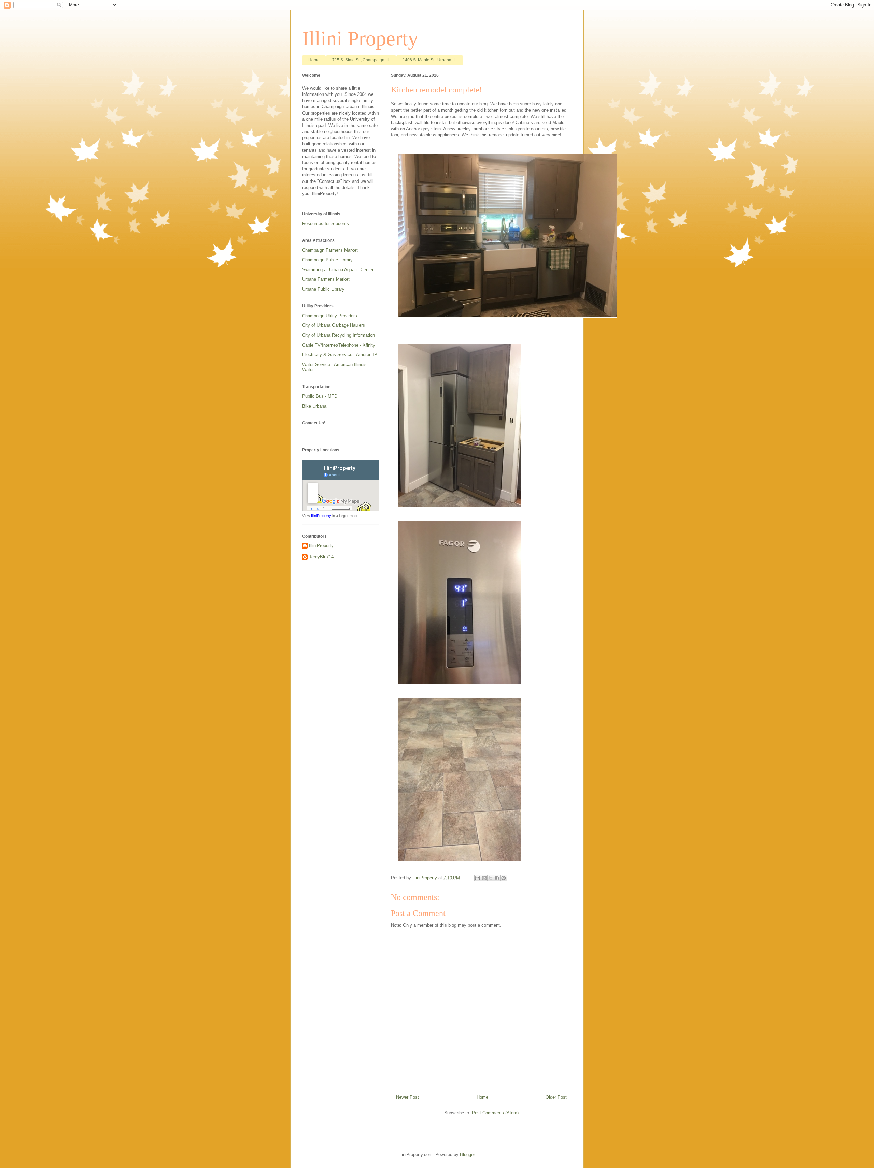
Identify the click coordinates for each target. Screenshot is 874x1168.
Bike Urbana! (315, 406)
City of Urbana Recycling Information (338, 335)
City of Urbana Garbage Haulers (333, 325)
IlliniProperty (321, 516)
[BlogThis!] (484, 878)
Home (314, 60)
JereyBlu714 (321, 556)
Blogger (467, 1154)
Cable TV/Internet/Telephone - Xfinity (338, 345)
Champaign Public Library (327, 259)
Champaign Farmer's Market (330, 250)
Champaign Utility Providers (329, 315)
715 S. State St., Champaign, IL (361, 60)
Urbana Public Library (323, 289)
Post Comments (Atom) (495, 1112)
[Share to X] (490, 878)
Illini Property (360, 38)
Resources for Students (325, 223)
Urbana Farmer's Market (326, 279)
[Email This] (477, 878)
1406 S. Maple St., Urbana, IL (430, 60)
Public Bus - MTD (319, 396)
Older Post (556, 1097)
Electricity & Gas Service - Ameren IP (339, 354)
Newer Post (407, 1097)
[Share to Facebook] (497, 878)
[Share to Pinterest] (503, 878)
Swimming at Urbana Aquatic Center (337, 269)
